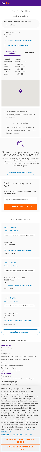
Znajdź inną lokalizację (18, 45)
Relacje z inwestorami (9, 368)
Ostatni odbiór (29, 52)
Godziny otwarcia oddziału (12, 52)
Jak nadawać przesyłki (9, 382)
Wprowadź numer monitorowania (20, 172)
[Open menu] (38, 3)
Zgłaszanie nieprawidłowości (12, 371)
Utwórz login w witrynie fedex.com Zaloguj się (18, 379)
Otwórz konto (6, 376)
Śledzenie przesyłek (20, 206)
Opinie (3, 362)
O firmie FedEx (6, 348)
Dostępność (5, 354)
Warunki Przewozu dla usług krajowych (15, 359)
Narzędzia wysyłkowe (9, 384)
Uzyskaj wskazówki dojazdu (18, 41)
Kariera (4, 351)
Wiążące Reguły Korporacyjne (12, 365)
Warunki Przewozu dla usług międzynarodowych (19, 356)
